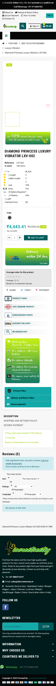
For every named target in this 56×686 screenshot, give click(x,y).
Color (9, 213)
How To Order (29, 15)
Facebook (5, 607)
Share (12, 290)
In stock (8, 166)
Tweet (27, 290)
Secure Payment (11, 15)
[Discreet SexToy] (10, 26)
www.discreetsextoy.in (37, 678)
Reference (9, 163)
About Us (9, 12)
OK (47, 626)
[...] (11, 572)
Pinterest (44, 290)
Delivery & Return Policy (27, 12)
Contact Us (9, 18)
